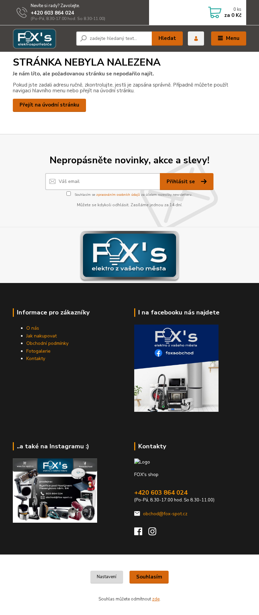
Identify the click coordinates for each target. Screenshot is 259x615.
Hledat (167, 38)
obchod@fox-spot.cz (165, 514)
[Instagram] (155, 533)
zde (156, 599)
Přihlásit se (181, 181)
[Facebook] (141, 533)
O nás (32, 328)
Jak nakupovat (41, 336)
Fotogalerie (38, 351)
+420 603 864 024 (52, 12)
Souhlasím (149, 576)
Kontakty (35, 358)
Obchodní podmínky (47, 343)
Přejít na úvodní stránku (49, 104)
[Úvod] (42, 38)
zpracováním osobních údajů (118, 194)
